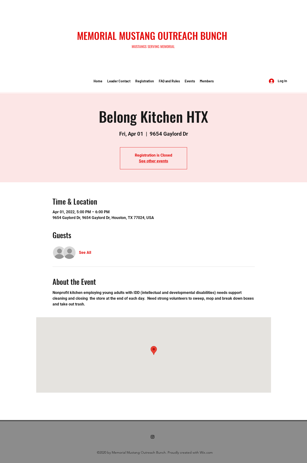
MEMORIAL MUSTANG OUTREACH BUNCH (152, 35)
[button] (119, 81)
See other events (153, 161)
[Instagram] (152, 436)
